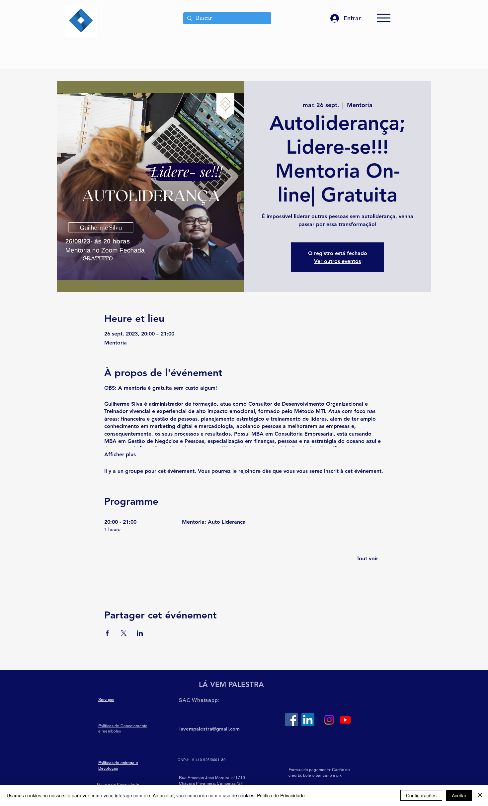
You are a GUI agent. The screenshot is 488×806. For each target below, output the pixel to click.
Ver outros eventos (337, 261)
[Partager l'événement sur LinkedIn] (140, 633)
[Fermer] (480, 795)
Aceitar (459, 795)
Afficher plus (120, 454)
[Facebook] (291, 719)
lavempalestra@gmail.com (209, 729)
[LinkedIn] (307, 719)
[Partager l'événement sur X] (124, 633)
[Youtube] (345, 719)
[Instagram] (329, 719)
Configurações (421, 795)
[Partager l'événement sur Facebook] (107, 633)
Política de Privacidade (281, 795)
